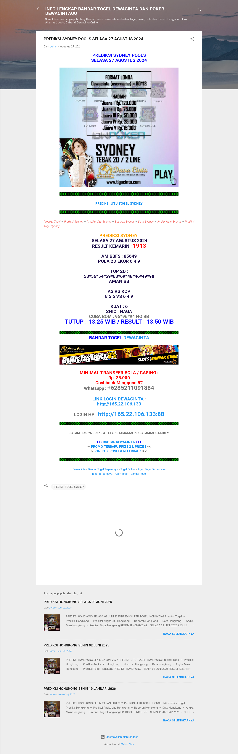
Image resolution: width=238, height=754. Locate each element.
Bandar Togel (138, 473)
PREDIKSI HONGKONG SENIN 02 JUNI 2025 (76, 645)
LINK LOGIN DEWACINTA (118, 399)
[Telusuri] (199, 10)
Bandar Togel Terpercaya (103, 469)
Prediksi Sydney (73, 221)
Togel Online (127, 469)
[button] (192, 39)
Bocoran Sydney (125, 221)
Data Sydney (146, 221)
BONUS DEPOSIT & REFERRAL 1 (118, 451)
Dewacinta (79, 469)
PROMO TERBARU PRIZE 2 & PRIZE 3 (119, 446)
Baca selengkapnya (178, 633)
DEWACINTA (136, 337)
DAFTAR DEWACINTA (119, 442)
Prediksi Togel (52, 221)
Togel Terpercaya (102, 473)
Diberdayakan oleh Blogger (121, 737)
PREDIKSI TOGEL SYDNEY (68, 486)
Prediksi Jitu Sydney (99, 221)
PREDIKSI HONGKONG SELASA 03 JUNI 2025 (78, 602)
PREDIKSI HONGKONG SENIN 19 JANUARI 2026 (80, 689)
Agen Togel (121, 473)
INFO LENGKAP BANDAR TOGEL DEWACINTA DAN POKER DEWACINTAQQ (104, 11)
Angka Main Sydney (169, 221)
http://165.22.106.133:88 (131, 414)
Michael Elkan (127, 744)
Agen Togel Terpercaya (151, 469)
